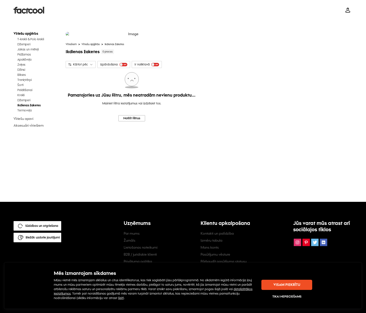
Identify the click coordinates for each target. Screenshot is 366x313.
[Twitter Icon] (315, 242)
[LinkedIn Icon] (323, 242)
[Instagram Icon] (297, 242)
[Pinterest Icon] (306, 242)
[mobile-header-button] (347, 10)
